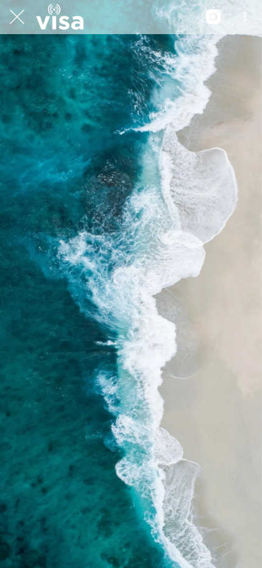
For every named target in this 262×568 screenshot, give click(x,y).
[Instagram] (213, 17)
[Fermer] (17, 17)
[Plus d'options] (245, 17)
